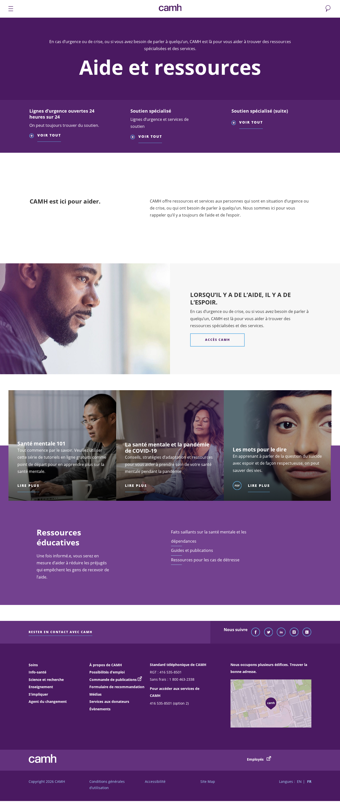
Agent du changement (48, 701)
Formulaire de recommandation (116, 686)
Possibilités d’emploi (107, 672)
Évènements (100, 709)
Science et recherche (46, 679)
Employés (256, 759)
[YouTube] (306, 632)
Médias (95, 694)
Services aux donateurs (109, 701)
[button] (65, 130)
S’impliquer (38, 694)
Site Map (207, 781)
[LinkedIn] (281, 632)
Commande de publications (113, 679)
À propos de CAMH (105, 664)
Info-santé (37, 672)
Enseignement (41, 686)
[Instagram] (294, 632)
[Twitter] (268, 632)
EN (299, 781)
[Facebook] (255, 632)
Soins (33, 664)
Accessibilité (155, 781)
